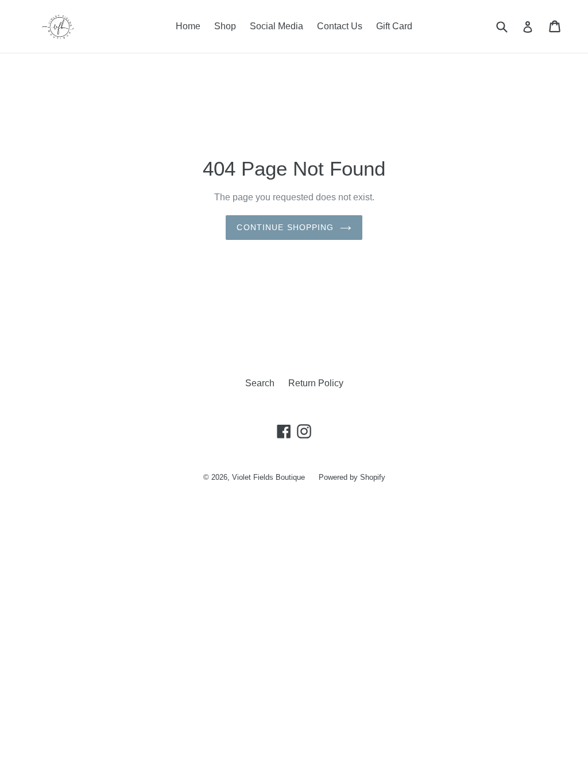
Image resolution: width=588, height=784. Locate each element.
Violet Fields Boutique (268, 477)
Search (259, 383)
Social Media (276, 26)
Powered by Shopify (352, 477)
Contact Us (339, 26)
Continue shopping (285, 227)
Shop (225, 26)
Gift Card (394, 26)
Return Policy (315, 383)
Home (188, 26)
